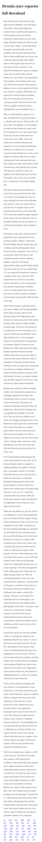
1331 (28, 820)
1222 (10, 820)
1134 (17, 831)
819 (16, 820)
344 (5, 837)
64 (34, 820)
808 (10, 837)
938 (11, 831)
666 (23, 825)
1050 (34, 823)
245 (29, 831)
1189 (17, 834)
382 (5, 834)
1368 (22, 820)
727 (28, 823)
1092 (28, 828)
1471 (10, 840)
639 (35, 825)
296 (17, 828)
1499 (11, 825)
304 (17, 823)
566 (22, 828)
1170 (10, 834)
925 (35, 834)
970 (22, 840)
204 (22, 823)
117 (33, 837)
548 (35, 831)
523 (34, 840)
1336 (5, 828)
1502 (10, 823)
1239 (23, 834)
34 (4, 820)
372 (16, 837)
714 (29, 834)
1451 (5, 825)
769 (29, 825)
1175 (5, 831)
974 (35, 828)
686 (11, 828)
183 (5, 840)
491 (17, 840)
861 (18, 825)
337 (5, 823)
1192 (23, 831)
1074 (22, 837)
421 (28, 840)
